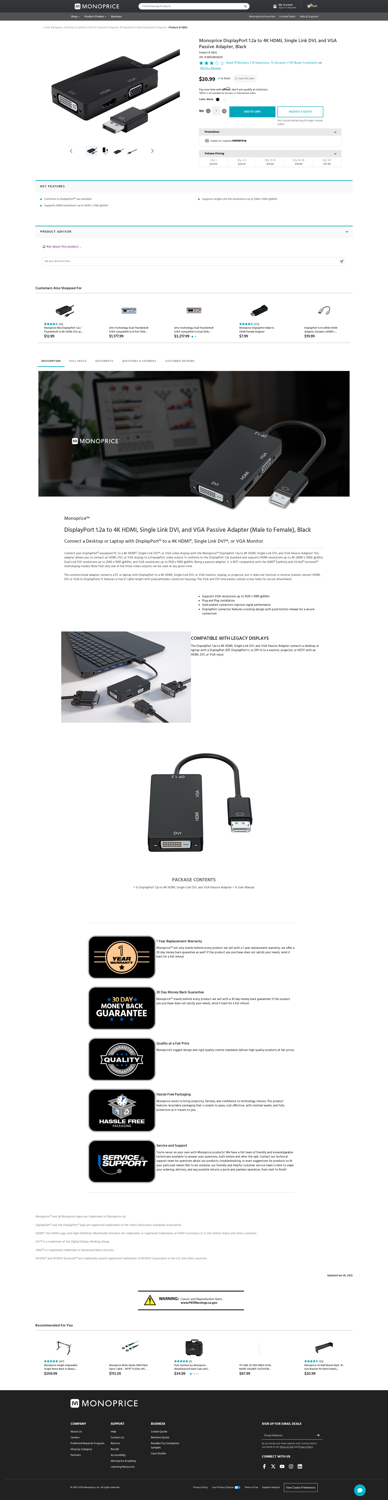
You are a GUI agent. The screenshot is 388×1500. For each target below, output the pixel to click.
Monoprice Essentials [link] (262, 17)
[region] (194, 255)
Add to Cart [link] (252, 111)
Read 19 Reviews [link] (237, 63)
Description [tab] (51, 361)
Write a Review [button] (210, 69)
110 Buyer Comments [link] (303, 63)
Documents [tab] (104, 361)
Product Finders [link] (94, 16)
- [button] (208, 111)
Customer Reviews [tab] (180, 361)
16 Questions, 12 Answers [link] (269, 63)
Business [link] (116, 16)
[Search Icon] (245, 6)
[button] (284, 6)
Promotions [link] (212, 132)
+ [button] (224, 111)
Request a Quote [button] (300, 111)
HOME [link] (46, 28)
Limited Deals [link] (287, 17)
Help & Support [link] (309, 17)
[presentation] (51, 361)
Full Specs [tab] (78, 361)
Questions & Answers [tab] (139, 361)
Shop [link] (74, 16)
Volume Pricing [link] (214, 153)
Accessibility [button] (118, 1455)
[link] (97, 6)
